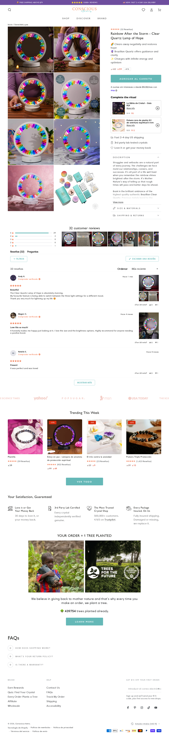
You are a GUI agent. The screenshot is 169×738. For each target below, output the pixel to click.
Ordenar (123, 268)
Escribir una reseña (145, 259)
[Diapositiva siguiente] (157, 239)
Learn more (84, 621)
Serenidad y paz (21, 24)
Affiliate (12, 701)
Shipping (52, 701)
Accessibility (54, 705)
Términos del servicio (20, 731)
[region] (110, 239)
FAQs (50, 692)
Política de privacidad (63, 727)
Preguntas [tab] (32, 252)
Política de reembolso (40, 727)
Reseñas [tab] (17, 252)
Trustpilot (110, 519)
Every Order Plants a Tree (23, 696)
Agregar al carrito (136, 78)
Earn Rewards (16, 687)
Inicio (10, 24)
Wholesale (14, 705)
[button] (9, 9)
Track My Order (56, 696)
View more (118, 202)
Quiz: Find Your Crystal (21, 692)
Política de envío (40, 731)
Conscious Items (22, 724)
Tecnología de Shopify (18, 728)
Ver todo (84, 481)
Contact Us (53, 687)
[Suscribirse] (159, 688)
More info (131, 108)
